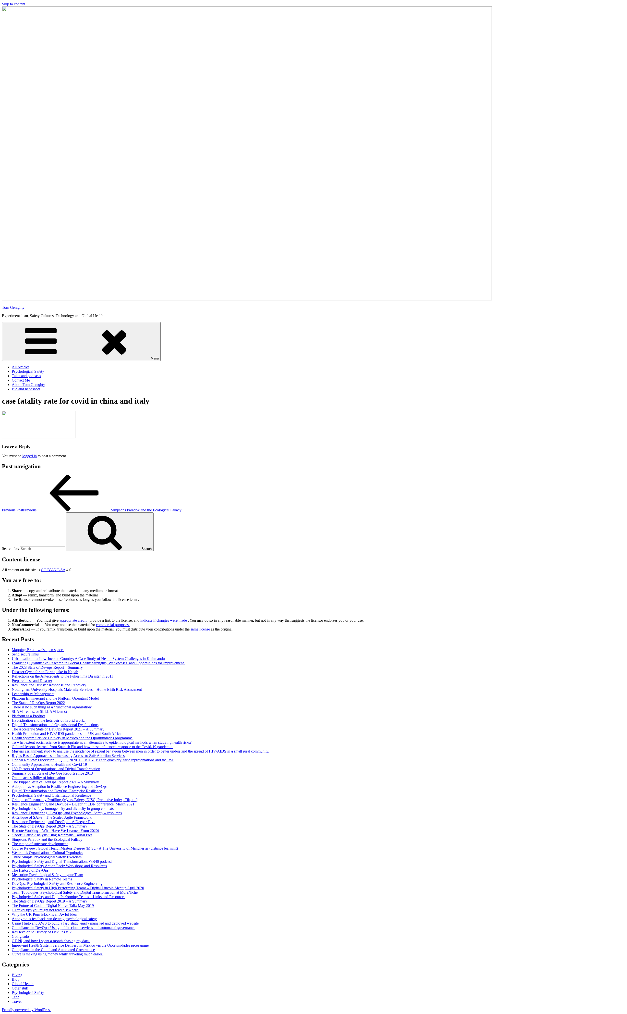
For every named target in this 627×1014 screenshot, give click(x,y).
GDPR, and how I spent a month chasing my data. (51, 941)
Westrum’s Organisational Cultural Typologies (47, 853)
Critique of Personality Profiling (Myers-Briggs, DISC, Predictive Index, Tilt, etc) (74, 800)
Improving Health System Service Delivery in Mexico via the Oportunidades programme (80, 945)
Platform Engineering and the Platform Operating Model (55, 698)
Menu (155, 358)
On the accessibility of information (38, 778)
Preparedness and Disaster (32, 681)
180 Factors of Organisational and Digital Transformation (56, 769)
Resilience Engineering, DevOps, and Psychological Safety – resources (67, 813)
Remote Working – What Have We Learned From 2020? (55, 831)
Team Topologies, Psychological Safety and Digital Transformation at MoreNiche (75, 892)
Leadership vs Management (33, 694)
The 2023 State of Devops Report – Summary (47, 667)
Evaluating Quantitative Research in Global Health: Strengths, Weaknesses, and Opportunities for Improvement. (98, 663)
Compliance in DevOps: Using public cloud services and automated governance (73, 928)
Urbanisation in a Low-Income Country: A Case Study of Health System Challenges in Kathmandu (88, 658)
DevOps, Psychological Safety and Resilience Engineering (57, 883)
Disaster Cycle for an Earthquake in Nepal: (45, 672)
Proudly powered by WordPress (26, 1010)
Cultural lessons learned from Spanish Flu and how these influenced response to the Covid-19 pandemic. (92, 747)
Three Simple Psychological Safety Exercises (47, 857)
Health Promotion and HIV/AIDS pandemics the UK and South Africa (66, 733)
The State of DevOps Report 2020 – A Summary (49, 826)
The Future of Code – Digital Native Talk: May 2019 (53, 905)
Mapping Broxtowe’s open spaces (38, 650)
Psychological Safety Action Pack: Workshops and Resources (59, 866)
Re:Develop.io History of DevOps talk (42, 932)
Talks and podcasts (26, 376)
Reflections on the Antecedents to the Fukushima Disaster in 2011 (62, 676)
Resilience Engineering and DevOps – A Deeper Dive (53, 822)
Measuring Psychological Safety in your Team (47, 875)
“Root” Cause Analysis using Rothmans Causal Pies (52, 835)
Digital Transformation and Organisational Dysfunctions (55, 725)
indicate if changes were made (164, 620)
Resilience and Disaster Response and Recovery (49, 685)
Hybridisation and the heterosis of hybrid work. (48, 720)
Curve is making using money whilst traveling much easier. (57, 954)
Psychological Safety (28, 371)
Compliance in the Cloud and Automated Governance (53, 950)
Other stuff (20, 988)
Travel (17, 1001)
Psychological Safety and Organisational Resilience (51, 795)
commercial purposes (113, 625)
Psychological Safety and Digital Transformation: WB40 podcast (62, 861)
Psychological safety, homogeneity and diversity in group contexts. (63, 808)
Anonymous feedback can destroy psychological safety (54, 919)
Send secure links (25, 654)
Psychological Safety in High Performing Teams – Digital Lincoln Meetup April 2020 (78, 888)
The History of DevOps (30, 870)
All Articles (20, 367)
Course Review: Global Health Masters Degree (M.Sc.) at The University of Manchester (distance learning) (95, 848)
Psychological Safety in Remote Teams (42, 879)
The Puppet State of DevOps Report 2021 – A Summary (55, 782)
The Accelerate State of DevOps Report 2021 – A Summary (58, 729)
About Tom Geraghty (28, 385)
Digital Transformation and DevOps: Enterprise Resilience (57, 791)
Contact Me (21, 380)
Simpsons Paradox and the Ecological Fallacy (47, 839)
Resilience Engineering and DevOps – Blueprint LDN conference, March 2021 (73, 804)
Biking (17, 975)
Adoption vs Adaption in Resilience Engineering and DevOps (59, 786)
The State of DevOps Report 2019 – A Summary (49, 901)
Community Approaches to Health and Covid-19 (49, 764)
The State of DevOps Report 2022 (38, 703)
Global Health (23, 984)
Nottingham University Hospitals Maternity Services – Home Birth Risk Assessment (77, 689)
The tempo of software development (40, 844)
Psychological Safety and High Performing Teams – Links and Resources (68, 897)
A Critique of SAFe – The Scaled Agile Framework (52, 817)
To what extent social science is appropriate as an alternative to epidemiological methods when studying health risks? (102, 742)
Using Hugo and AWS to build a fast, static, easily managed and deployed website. (76, 923)
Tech (15, 997)
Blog (15, 979)
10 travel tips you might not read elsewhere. (45, 910)
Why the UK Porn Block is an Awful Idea (44, 914)
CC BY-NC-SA (53, 570)
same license (201, 629)
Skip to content (13, 4)
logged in (29, 456)
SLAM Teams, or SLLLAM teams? (39, 711)
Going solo (20, 936)
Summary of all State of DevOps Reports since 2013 (52, 773)
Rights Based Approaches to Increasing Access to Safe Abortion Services (68, 756)
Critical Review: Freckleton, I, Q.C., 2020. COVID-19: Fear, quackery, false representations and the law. (93, 760)
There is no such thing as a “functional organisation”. (53, 707)
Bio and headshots (26, 389)
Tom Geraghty (13, 307)
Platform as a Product (28, 716)
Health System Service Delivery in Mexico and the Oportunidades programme (72, 738)
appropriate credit (73, 620)
